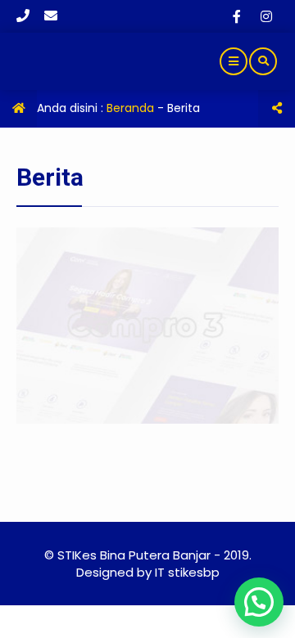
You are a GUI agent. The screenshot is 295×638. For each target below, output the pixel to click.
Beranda (130, 108)
